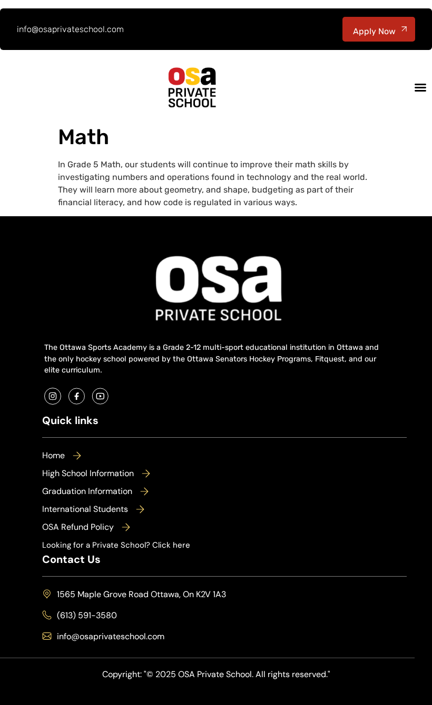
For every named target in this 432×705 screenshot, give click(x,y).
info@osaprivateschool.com (70, 29)
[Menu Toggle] (420, 87)
